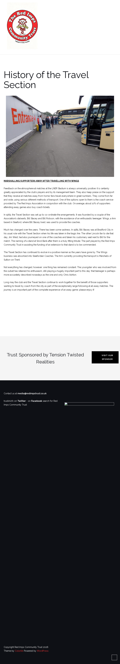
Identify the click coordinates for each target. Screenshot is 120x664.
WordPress (42, 651)
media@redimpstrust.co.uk (32, 393)
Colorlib (19, 651)
